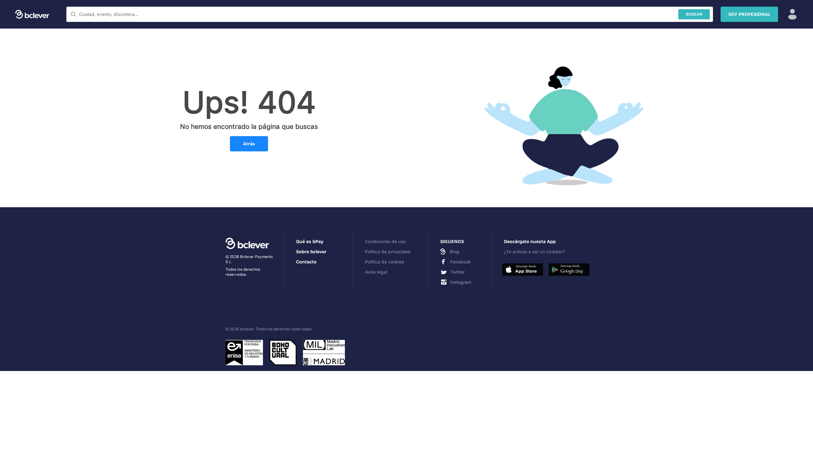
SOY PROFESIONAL (749, 14)
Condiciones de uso (385, 241)
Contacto (306, 261)
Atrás (249, 143)
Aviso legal (376, 272)
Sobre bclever (311, 251)
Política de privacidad (387, 251)
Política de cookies (384, 261)
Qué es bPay (309, 241)
